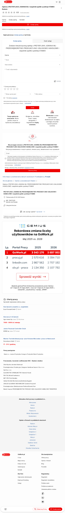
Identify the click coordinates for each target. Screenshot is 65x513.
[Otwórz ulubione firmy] (56, 2)
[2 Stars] (8, 88)
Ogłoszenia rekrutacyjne (25, 477)
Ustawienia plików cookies (48, 489)
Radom (32, 408)
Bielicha (32, 445)
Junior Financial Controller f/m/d (14, 328)
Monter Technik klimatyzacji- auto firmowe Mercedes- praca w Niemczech (29, 339)
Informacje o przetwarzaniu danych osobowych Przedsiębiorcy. (26, 177)
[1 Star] (5, 88)
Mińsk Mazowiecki (32, 413)
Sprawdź (39, 212)
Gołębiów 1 (32, 434)
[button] (24, 12)
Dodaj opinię (34, 24)
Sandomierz (32, 416)
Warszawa (32, 402)
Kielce (32, 405)
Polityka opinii (45, 483)
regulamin (14, 98)
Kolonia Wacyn (32, 426)
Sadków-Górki (32, 443)
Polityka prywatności (47, 486)
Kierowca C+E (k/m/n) (10, 317)
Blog (42, 463)
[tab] (17, 41)
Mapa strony (21, 460)
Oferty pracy (45, 457)
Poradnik (43, 467)
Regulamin (44, 477)
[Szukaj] (5, 509)
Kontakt (20, 470)
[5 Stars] (17, 88)
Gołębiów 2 (32, 432)
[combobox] (30, 64)
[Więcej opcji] (61, 8)
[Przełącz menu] (59, 2)
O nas (19, 457)
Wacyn (32, 437)
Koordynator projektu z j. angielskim (15, 307)
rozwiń (27, 16)
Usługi (19, 483)
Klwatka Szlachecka (32, 448)
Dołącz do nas (22, 463)
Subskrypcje (21, 467)
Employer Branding (23, 480)
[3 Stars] (11, 88)
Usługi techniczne (11, 205)
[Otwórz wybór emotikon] (55, 81)
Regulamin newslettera (47, 480)
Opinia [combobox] (7, 55)
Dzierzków (32, 429)
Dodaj (32, 107)
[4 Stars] (14, 88)
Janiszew (32, 440)
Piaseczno (32, 411)
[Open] (59, 64)
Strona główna (7, 181)
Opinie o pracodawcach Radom (25, 181)
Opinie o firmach (46, 460)
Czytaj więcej (28, 103)
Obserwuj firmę (32, 170)
